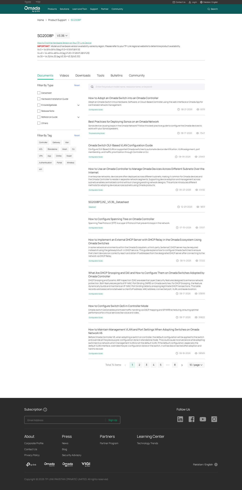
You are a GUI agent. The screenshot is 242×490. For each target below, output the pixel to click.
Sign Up (112, 420)
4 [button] (153, 364)
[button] (179, 2)
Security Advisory (71, 455)
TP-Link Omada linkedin (180, 419)
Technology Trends (147, 443)
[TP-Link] (31, 464)
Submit (92, 86)
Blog (64, 449)
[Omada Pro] (68, 464)
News (65, 443)
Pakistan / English (203, 464)
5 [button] (160, 364)
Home (40, 20)
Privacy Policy (32, 455)
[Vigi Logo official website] (37, 2)
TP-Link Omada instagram (214, 419)
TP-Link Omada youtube (202, 419)
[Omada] (49, 464)
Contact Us (30, 449)
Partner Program (109, 443)
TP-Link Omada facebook (191, 419)
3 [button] (146, 364)
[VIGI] (86, 464)
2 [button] (139, 364)
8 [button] (175, 364)
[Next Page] (182, 365)
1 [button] (132, 364)
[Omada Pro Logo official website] (27, 2)
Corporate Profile (33, 443)
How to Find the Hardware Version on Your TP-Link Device (64, 42)
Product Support (57, 20)
